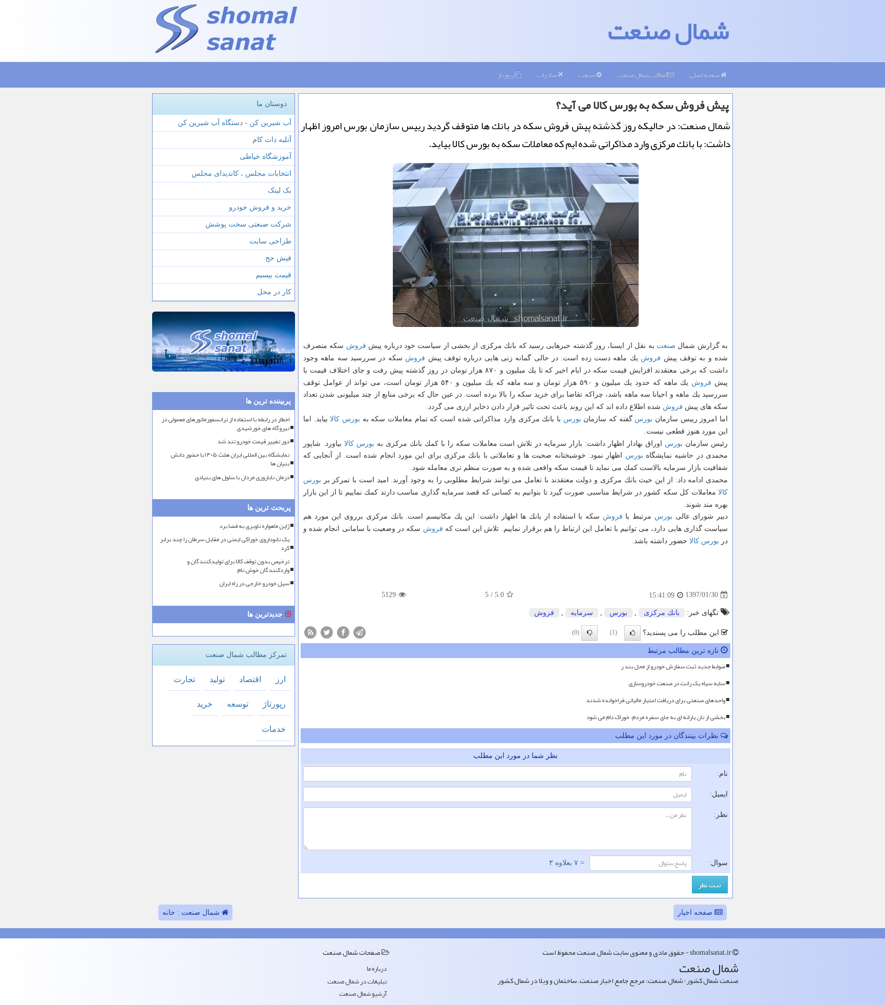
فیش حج (278, 258)
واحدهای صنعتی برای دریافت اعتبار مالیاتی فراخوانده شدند (655, 700)
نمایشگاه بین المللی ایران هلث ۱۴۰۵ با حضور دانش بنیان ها (230, 459)
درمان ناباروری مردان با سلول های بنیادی (242, 477)
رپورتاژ (506, 74)
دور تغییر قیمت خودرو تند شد (253, 441)
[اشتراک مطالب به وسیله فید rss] (310, 631)
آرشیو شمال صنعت (363, 994)
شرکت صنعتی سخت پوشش (248, 224)
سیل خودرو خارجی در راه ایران (254, 583)
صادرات (547, 74)
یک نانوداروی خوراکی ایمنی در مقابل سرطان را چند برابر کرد (224, 544)
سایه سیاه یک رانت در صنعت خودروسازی (676, 683)
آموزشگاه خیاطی (265, 156)
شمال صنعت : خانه (192, 912)
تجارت (184, 679)
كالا (335, 419)
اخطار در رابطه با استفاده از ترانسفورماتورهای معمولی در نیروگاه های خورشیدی (225, 424)
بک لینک (279, 190)
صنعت (587, 74)
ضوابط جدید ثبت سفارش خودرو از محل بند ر (673, 666)
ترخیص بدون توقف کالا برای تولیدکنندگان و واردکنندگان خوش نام (238, 566)
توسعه (237, 704)
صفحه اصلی (705, 74)
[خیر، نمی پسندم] (589, 633)
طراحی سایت (270, 241)
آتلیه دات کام (271, 139)
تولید (217, 679)
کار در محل (274, 292)
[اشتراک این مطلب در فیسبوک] (343, 631)
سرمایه (582, 613)
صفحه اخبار (696, 912)
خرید (205, 704)
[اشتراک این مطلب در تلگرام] (359, 631)
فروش (356, 346)
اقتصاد (250, 679)
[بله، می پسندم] (632, 633)
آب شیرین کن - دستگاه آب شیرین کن (234, 123)
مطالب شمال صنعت (641, 74)
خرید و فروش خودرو (260, 207)
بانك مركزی (662, 613)
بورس (643, 419)
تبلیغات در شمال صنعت (357, 982)
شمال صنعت (668, 31)
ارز (281, 679)
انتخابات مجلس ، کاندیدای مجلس (241, 173)
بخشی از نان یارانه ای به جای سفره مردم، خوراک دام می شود (655, 717)
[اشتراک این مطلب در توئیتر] (327, 631)
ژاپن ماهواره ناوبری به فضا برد (254, 526)
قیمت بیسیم (273, 275)
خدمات (274, 729)
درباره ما (377, 969)
